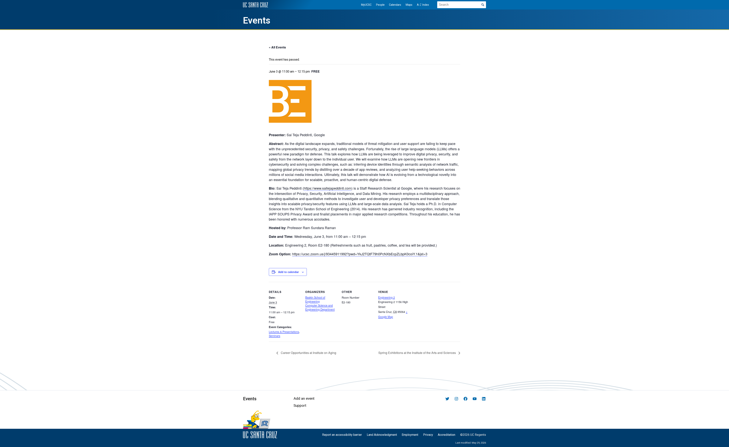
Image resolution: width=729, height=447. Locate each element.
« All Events (277, 47)
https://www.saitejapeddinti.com (327, 188)
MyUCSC (366, 4)
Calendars (395, 4)
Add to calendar (288, 272)
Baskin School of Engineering (315, 299)
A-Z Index (423, 4)
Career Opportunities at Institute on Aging (308, 352)
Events (256, 20)
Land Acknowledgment (382, 435)
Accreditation (446, 435)
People (380, 4)
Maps (409, 4)
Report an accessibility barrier (342, 435)
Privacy (428, 435)
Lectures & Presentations (284, 332)
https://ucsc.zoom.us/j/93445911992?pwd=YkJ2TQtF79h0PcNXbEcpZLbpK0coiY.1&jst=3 (359, 253)
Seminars (274, 336)
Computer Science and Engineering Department (320, 307)
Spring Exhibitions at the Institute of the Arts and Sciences (417, 352)
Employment (410, 435)
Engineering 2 (386, 297)
